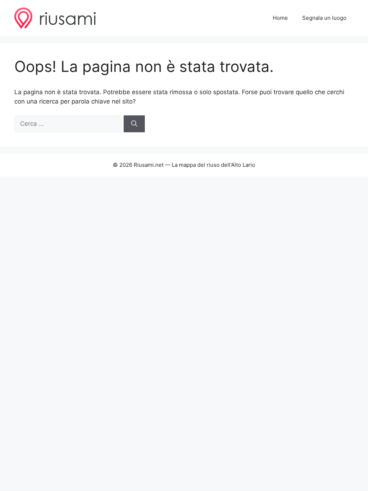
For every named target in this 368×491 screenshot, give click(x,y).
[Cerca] (134, 124)
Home (280, 17)
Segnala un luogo (324, 17)
